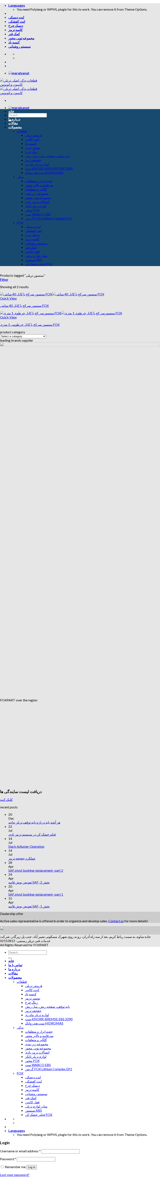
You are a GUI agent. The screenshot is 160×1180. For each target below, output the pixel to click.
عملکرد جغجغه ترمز (22, 858)
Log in (31, 1167)
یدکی (20, 177)
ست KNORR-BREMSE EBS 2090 (48, 168)
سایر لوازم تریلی (36, 256)
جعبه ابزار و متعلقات (39, 181)
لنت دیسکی (16, 17)
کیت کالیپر (32, 139)
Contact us (116, 921)
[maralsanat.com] (18, 73)
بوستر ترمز (32, 147)
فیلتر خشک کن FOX (38, 264)
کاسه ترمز (15, 30)
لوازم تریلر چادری (37, 164)
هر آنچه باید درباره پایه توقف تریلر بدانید (34, 822)
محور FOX (32, 210)
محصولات (15, 127)
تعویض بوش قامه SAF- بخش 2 (29, 882)
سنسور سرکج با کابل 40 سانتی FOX (24, 305)
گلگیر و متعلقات (36, 189)
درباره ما (14, 119)
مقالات (13, 123)
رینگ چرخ (31, 152)
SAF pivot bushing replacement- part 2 (35, 870)
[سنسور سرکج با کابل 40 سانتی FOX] (52, 294)
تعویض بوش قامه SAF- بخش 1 (29, 906)
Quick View (8, 298)
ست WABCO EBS (38, 214)
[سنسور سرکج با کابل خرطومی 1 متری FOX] (61, 313)
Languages (16, 5)
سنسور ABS (33, 260)
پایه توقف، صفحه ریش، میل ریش (47, 156)
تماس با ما (15, 115)
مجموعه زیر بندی (36, 193)
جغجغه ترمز (33, 160)
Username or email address (20, 1151)
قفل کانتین (32, 251)
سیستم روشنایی (19, 46)
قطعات (22, 131)
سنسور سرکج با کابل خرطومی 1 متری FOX (30, 324)
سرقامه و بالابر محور (39, 185)
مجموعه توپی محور (21, 38)
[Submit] (10, 958)
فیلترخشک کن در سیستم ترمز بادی (32, 834)
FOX (20, 222)
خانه (11, 111)
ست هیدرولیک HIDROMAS (44, 172)
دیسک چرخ (15, 25)
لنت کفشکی (16, 21)
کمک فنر (14, 34)
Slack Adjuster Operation (26, 846)
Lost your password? (14, 1175)
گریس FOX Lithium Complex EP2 (48, 218)
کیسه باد (14, 42)
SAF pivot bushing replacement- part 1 (35, 894)
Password (8, 1159)
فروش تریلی (33, 135)
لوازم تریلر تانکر (35, 206)
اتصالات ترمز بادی (37, 202)
